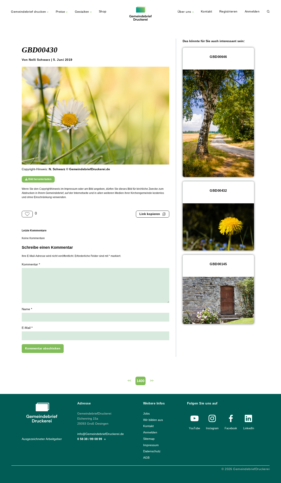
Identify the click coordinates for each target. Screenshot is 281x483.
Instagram (212, 428)
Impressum (151, 445)
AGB (146, 457)
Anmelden (252, 11)
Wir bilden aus (153, 420)
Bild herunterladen (39, 179)
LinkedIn (248, 428)
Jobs (146, 413)
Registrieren (228, 11)
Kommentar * (31, 264)
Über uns (184, 11)
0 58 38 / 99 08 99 (90, 439)
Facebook (231, 428)
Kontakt (206, 11)
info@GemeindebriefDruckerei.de (100, 434)
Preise (60, 11)
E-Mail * (27, 327)
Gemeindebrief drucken (28, 11)
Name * (27, 309)
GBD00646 (218, 57)
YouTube (194, 428)
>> (151, 380)
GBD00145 (218, 264)
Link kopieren (149, 214)
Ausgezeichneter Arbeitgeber (42, 439)
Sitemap (149, 438)
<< (129, 380)
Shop (102, 11)
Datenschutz (151, 451)
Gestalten (82, 11)
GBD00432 (218, 190)
